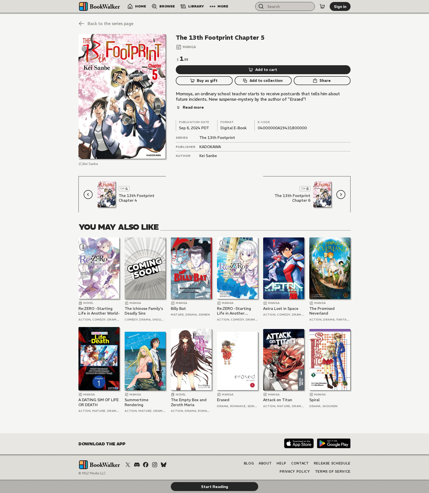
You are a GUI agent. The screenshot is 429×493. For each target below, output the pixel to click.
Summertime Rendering (136, 402)
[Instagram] (155, 465)
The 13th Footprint (217, 137)
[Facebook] (146, 465)
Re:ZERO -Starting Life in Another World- (99, 311)
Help (281, 463)
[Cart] (322, 6)
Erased (223, 399)
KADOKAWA (210, 146)
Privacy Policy (295, 471)
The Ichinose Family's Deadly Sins (144, 311)
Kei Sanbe (208, 155)
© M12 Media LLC (92, 473)
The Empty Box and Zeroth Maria (189, 402)
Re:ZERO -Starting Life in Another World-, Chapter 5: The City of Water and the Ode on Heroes (234, 311)
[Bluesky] (164, 465)
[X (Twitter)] (128, 465)
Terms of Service (333, 471)
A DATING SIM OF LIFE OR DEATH (98, 402)
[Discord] (137, 465)
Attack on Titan (277, 399)
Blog (249, 463)
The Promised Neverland (322, 311)
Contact (300, 463)
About (265, 463)
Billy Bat (178, 308)
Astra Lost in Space (280, 308)
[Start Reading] (122, 96)
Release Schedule (332, 463)
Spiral (314, 399)
